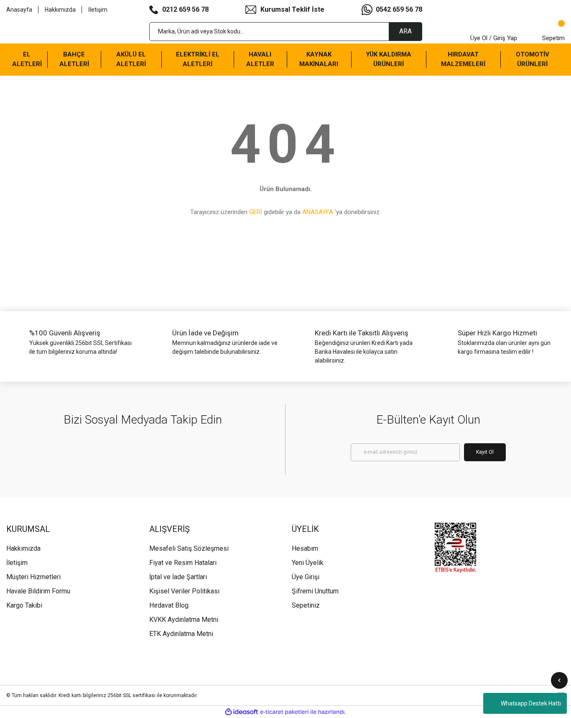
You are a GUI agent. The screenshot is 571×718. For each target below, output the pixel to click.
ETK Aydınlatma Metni (181, 634)
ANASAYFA (317, 212)
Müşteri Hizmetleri (33, 577)
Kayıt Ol (485, 452)
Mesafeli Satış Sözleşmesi (189, 548)
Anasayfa (19, 9)
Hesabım (305, 548)
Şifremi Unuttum (315, 591)
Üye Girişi (305, 577)
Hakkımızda (60, 9)
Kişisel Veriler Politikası (184, 591)
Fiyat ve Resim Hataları (183, 563)
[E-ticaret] (284, 711)
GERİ (255, 212)
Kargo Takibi (24, 605)
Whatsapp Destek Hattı (531, 703)
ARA (405, 31)
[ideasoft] (241, 712)
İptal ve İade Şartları (178, 577)
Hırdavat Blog (169, 605)
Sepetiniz (306, 605)
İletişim (97, 9)
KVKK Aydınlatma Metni (183, 619)
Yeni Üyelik (308, 563)
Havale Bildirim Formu (38, 591)
